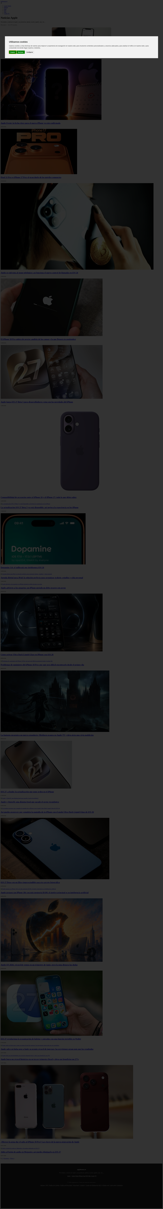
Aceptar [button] (12, 52)
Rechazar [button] (20, 52)
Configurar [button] (29, 52)
